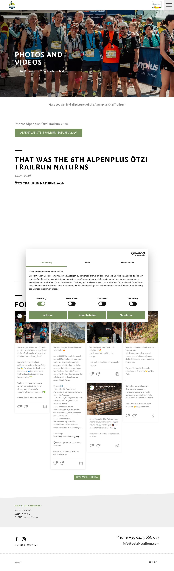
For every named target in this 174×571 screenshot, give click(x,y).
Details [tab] (87, 262)
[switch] (72, 304)
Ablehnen (47, 315)
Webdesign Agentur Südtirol (18, 562)
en (158, 562)
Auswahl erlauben (87, 315)
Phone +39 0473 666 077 (137, 537)
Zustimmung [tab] (46, 262)
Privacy (30, 545)
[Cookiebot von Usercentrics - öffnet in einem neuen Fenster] (133, 254)
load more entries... (87, 477)
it (154, 562)
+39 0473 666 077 (30, 517)
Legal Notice (20, 545)
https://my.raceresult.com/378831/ (66, 437)
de (150, 562)
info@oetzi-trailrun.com (141, 543)
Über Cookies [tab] (127, 262)
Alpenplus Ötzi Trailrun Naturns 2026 (48, 132)
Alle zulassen (126, 315)
